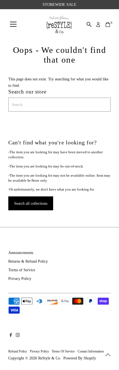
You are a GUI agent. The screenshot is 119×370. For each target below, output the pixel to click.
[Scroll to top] (107, 354)
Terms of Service (21, 270)
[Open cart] (108, 24)
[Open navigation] (13, 24)
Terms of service (63, 351)
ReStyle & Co (49, 358)
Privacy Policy (19, 278)
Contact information (90, 351)
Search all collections (30, 203)
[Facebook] (10, 335)
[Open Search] (89, 24)
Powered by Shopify (79, 358)
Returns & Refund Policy (28, 261)
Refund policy (17, 351)
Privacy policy (39, 351)
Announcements (20, 252)
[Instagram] (17, 335)
